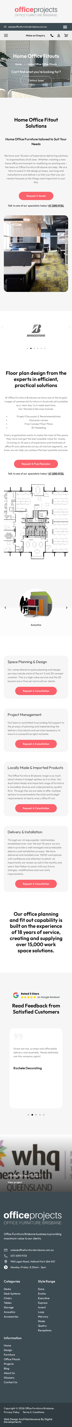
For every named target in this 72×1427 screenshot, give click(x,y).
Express (42, 1302)
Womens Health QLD (24, 1175)
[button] (65, 27)
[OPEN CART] (66, 35)
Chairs (8, 1298)
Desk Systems (12, 1293)
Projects (9, 1363)
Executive (44, 1298)
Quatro (42, 1325)
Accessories (11, 1316)
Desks (7, 1289)
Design (8, 1350)
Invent (42, 1307)
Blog (6, 1368)
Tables (8, 1302)
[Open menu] (6, 35)
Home (18, 64)
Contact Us (10, 1382)
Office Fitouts (12, 1359)
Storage (9, 1307)
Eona (41, 1289)
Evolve (42, 1293)
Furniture (9, 1354)
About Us (9, 1373)
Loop (41, 1312)
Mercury (43, 1316)
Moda (41, 1321)
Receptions (44, 1330)
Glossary (9, 1377)
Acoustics (9, 1312)
